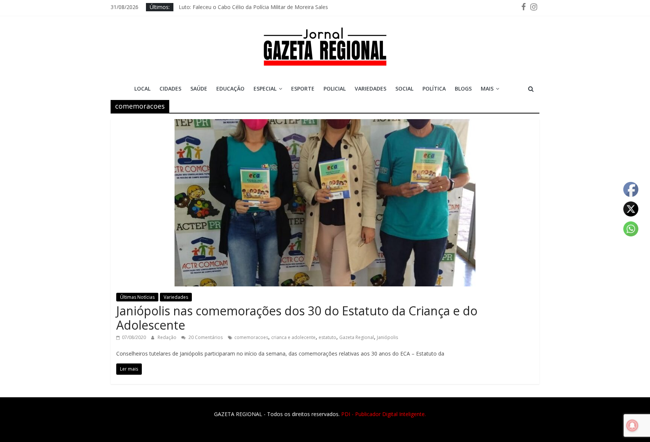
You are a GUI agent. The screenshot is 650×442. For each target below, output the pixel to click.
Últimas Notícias (137, 297)
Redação (168, 337)
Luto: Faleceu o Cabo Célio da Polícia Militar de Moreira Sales (253, 8)
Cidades (170, 88)
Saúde (198, 88)
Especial (265, 88)
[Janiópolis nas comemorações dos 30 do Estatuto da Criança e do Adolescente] (325, 124)
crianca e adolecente (293, 337)
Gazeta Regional (356, 337)
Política (434, 88)
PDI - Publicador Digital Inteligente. (383, 414)
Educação (230, 88)
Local (142, 88)
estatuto (327, 337)
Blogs (463, 88)
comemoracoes (251, 337)
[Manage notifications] (632, 425)
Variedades (370, 88)
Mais (487, 88)
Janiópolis (387, 337)
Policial (334, 88)
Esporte (302, 88)
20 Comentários (205, 337)
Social (404, 88)
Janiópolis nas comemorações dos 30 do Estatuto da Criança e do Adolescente (296, 318)
